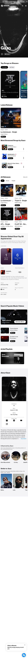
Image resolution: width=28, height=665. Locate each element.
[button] (26, 1)
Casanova (10, 145)
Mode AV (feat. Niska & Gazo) (15, 163)
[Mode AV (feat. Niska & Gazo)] (13, 165)
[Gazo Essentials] (12, 358)
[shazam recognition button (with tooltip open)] (24, 655)
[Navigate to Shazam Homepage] (5, 6)
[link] (20, 322)
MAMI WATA (11, 154)
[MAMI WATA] (13, 156)
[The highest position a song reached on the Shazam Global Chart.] (23, 267)
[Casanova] (13, 147)
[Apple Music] (3, 137)
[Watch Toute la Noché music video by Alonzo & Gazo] (14, 314)
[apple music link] (7, 54)
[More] (23, 149)
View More (23, 438)
